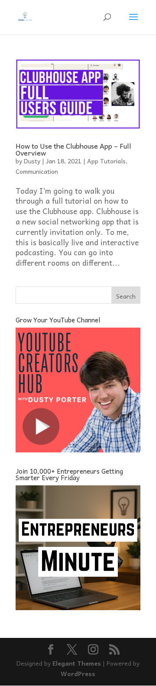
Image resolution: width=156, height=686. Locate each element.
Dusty (32, 161)
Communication (37, 171)
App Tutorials (106, 161)
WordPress (78, 673)
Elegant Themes (76, 663)
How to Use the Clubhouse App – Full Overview (73, 149)
